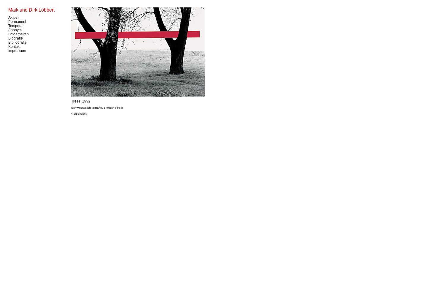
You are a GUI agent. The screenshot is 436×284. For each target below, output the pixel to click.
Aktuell (13, 17)
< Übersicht (79, 113)
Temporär (16, 26)
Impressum (17, 51)
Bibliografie (17, 42)
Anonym (15, 30)
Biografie (15, 38)
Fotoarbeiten (18, 34)
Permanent (17, 22)
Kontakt (14, 47)
